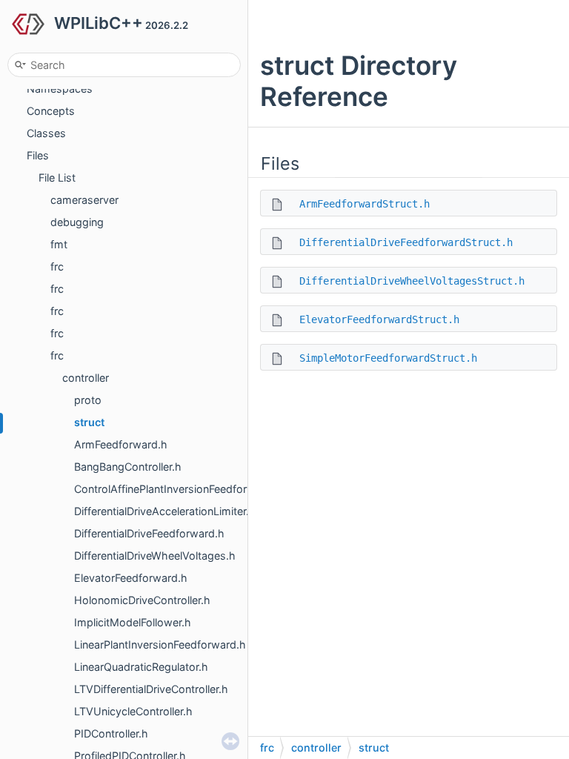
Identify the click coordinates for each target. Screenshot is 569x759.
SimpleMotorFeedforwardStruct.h (388, 358)
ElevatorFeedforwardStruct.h (379, 319)
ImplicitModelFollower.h (132, 622)
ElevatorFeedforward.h (130, 577)
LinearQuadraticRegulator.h (141, 666)
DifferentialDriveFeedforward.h (149, 533)
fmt (58, 244)
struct (89, 422)
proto (88, 400)
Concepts (51, 111)
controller (85, 377)
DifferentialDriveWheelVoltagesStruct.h (412, 281)
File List (57, 177)
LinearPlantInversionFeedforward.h (160, 644)
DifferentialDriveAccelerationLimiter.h (165, 511)
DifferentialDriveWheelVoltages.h (155, 555)
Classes (46, 133)
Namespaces (60, 88)
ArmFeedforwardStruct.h (364, 204)
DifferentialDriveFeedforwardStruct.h (406, 242)
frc (57, 266)
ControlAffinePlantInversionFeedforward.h (178, 489)
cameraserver (84, 199)
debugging (77, 222)
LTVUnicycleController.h (133, 711)
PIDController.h (111, 733)
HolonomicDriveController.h (142, 600)
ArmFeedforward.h (120, 444)
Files (38, 155)
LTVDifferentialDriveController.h (151, 689)
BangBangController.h (128, 466)
